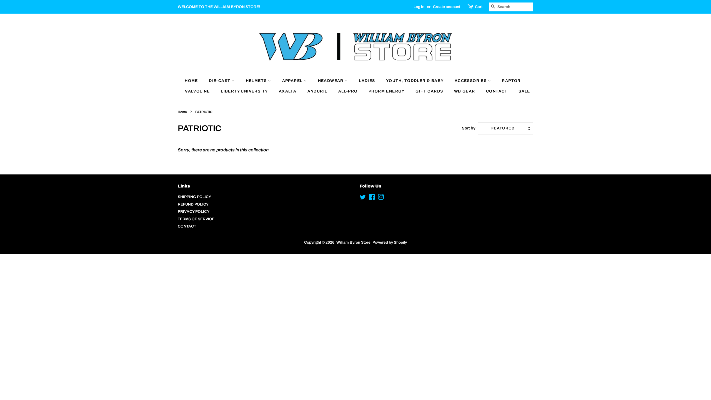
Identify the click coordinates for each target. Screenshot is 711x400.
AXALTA (287, 91)
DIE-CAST (220, 81)
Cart (478, 7)
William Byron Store (353, 242)
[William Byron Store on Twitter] (363, 198)
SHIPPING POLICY (194, 197)
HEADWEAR (331, 81)
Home (182, 112)
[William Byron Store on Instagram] (381, 198)
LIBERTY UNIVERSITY (244, 91)
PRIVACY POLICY (193, 211)
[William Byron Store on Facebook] (372, 198)
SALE (524, 91)
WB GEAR (464, 91)
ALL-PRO (348, 91)
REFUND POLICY (193, 204)
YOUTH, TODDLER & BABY (415, 81)
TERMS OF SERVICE (196, 219)
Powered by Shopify (389, 242)
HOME (191, 81)
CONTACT (497, 91)
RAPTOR (511, 81)
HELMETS (257, 81)
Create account (446, 7)
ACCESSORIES (471, 81)
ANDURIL (317, 91)
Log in (419, 7)
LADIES (367, 81)
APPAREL (293, 81)
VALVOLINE (197, 91)
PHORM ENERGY (387, 91)
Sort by (468, 128)
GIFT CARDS (429, 91)
